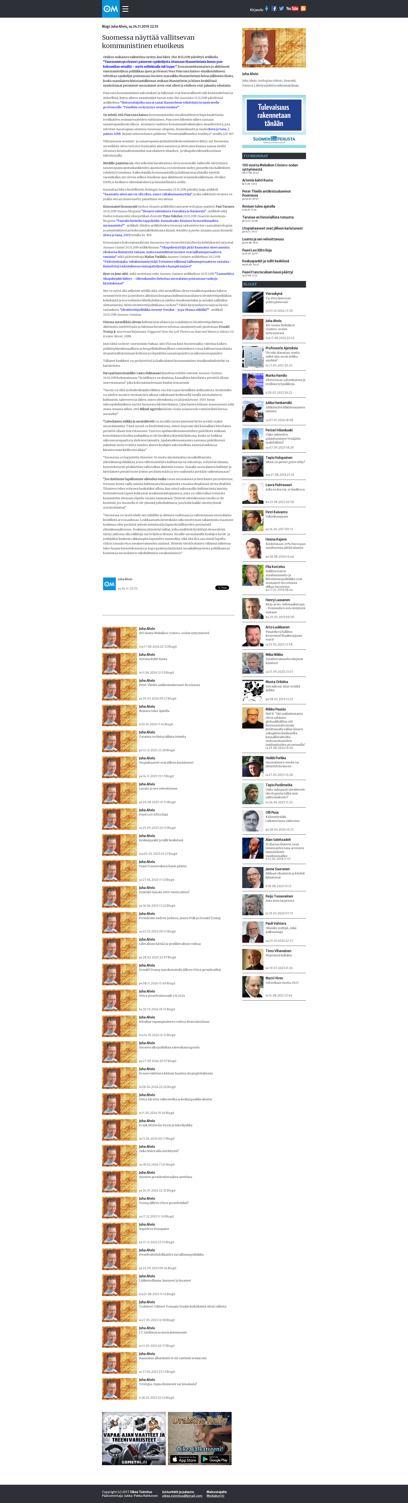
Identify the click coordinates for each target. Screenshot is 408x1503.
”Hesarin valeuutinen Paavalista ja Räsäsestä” (173, 211)
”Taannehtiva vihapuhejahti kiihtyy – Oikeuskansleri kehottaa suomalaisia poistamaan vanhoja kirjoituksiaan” (168, 278)
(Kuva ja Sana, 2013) (116, 235)
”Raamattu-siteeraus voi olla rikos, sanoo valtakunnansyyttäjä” (147, 194)
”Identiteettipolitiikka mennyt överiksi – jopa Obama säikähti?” (164, 310)
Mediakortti (215, 1496)
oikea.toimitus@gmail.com (182, 1496)
